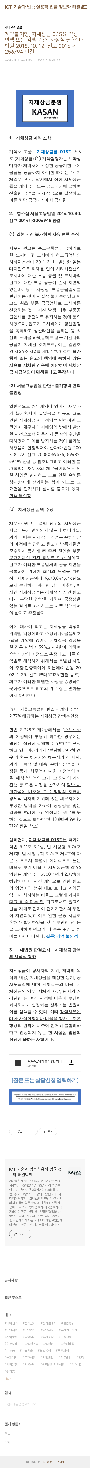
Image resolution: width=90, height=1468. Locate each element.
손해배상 (68, 1344)
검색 (80, 1404)
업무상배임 (13, 1344)
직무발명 (66, 1357)
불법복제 (45, 1351)
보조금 (10, 1351)
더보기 (8, 1378)
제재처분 (77, 1364)
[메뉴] (84, 6)
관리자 (60, 1462)
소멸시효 (12, 1330)
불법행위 (68, 1323)
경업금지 (48, 1330)
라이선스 (12, 1323)
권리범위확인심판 (53, 1364)
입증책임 (30, 1337)
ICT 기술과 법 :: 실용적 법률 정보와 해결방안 (46, 7)
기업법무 (30, 1330)
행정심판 (50, 1344)
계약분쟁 (12, 1364)
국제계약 (12, 1357)
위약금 (10, 1371)
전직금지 (30, 1323)
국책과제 (63, 1351)
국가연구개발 (68, 1330)
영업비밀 (48, 1357)
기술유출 (27, 1351)
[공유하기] (27, 1131)
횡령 (81, 1357)
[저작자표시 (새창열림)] (59, 1131)
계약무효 (12, 1337)
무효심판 (30, 1357)
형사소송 (48, 1337)
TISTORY (46, 1462)
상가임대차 (49, 1323)
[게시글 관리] (32, 1131)
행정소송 (32, 1344)
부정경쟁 (66, 1337)
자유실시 (30, 1364)
